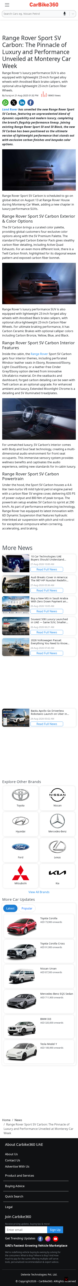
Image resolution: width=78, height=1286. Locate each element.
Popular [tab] (27, 908)
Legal (9, 1207)
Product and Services (19, 1175)
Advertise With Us (17, 1166)
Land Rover (10, 109)
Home (6, 1120)
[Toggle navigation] (7, 4)
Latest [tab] (10, 908)
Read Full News (46, 569)
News (18, 1120)
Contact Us (12, 1160)
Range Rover (39, 354)
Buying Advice (14, 1186)
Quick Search (14, 1196)
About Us (11, 1154)
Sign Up (55, 1230)
